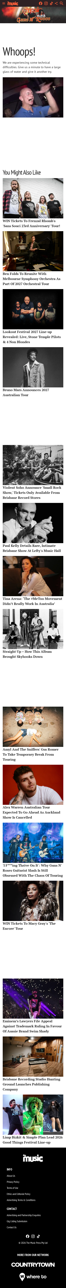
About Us (11, 1175)
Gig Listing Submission (17, 1221)
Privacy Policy (13, 1181)
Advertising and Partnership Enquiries (24, 1215)
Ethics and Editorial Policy (18, 1194)
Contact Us (11, 1227)
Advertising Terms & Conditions (21, 1200)
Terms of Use (12, 1187)
